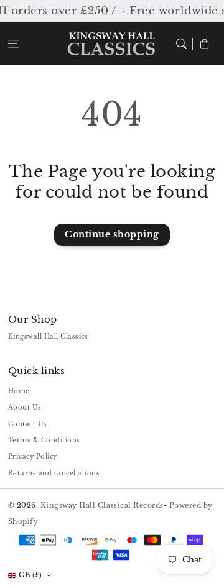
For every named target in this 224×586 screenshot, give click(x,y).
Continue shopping (112, 234)
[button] (13, 43)
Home (19, 391)
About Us (25, 407)
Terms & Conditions (44, 440)
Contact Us (27, 424)
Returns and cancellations (54, 473)
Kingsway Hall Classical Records (102, 505)
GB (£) (30, 574)
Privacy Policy (32, 456)
